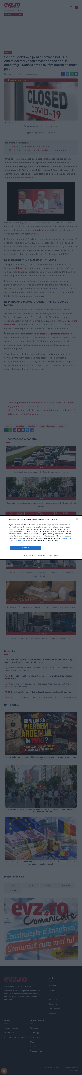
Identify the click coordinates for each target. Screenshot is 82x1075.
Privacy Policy (53, 555)
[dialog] (41, 537)
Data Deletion (29, 555)
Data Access (41, 555)
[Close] (78, 520)
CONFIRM (26, 548)
